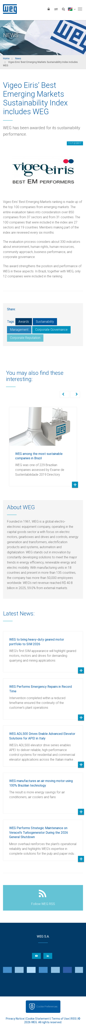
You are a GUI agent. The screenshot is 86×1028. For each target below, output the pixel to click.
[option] (43, 443)
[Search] (63, 9)
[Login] (49, 9)
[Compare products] (56, 9)
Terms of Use (60, 1018)
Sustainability (45, 321)
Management (19, 329)
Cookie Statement (38, 1018)
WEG (8, 9)
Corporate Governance (51, 329)
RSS (73, 1018)
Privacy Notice (15, 1018)
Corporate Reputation (25, 338)
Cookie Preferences (46, 1006)
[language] (72, 9)
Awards (23, 321)
